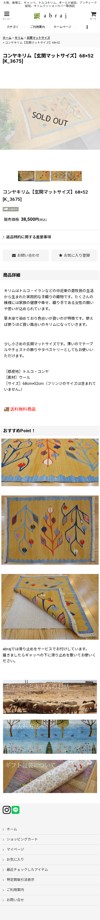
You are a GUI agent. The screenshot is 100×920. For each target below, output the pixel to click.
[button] (6, 15)
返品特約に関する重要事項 (28, 237)
